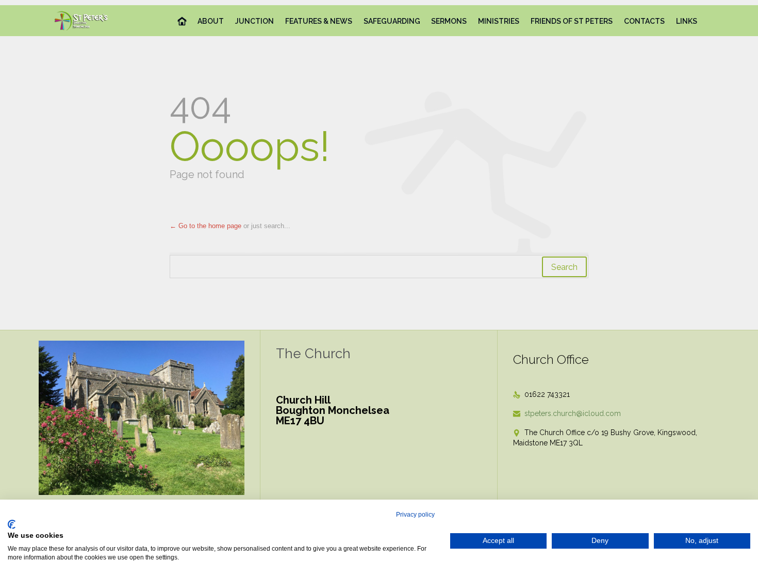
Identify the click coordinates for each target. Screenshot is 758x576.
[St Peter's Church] (81, 20)
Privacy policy (415, 514)
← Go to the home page (205, 226)
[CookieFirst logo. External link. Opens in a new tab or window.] (11, 524)
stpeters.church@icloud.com (567, 413)
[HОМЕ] (182, 21)
